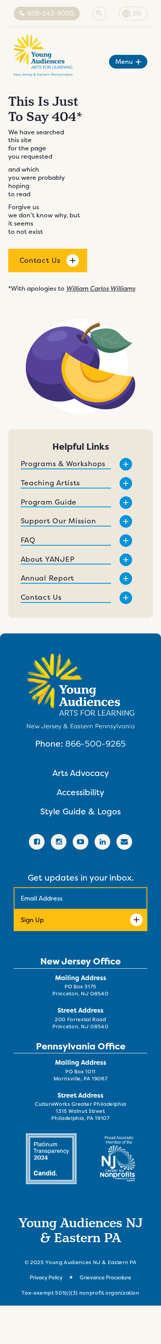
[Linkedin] (102, 841)
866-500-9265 (95, 743)
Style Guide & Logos (80, 811)
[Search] (99, 13)
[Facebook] (37, 841)
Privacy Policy (46, 1277)
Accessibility (80, 792)
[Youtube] (80, 841)
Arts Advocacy (80, 773)
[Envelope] (124, 841)
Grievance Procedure (105, 1277)
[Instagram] (58, 841)
